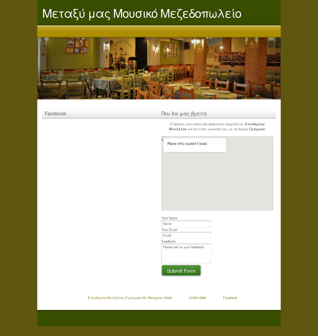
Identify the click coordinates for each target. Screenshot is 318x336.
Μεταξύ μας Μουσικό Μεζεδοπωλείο (141, 12)
